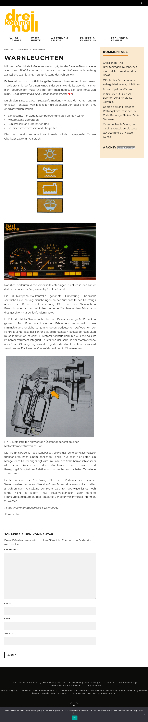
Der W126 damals (25, 683)
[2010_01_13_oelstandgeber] (50, 396)
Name (7, 604)
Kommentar (11, 550)
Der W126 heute (54, 683)
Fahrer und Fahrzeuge (122, 683)
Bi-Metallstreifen (19, 441)
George (107, 106)
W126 (76, 488)
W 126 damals (16, 39)
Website (8, 633)
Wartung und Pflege (86, 683)
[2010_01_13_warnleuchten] (50, 180)
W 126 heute (36, 39)
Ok (74, 718)
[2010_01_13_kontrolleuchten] (50, 251)
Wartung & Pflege (60, 39)
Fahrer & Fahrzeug (88, 39)
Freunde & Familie (119, 39)
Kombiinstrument (85, 81)
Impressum (94, 685)
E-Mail (8, 618)
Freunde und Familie (65, 685)
